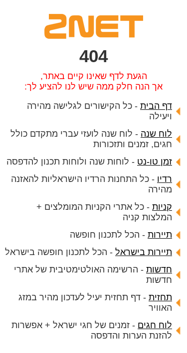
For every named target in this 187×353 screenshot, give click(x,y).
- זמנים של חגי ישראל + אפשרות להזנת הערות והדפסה (91, 330)
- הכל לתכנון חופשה (121, 235)
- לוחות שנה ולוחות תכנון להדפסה (89, 162)
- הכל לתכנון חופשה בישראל (88, 252)
